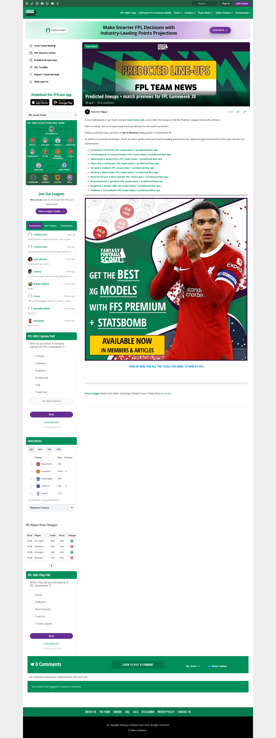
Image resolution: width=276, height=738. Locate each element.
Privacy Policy (165, 712)
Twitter (168, 393)
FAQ (127, 712)
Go (195, 3)
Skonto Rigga (92, 393)
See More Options (51, 401)
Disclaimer (148, 712)
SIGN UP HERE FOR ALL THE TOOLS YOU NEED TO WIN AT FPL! (166, 366)
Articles (189, 12)
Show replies (219, 666)
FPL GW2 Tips (128, 12)
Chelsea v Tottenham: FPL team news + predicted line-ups (125, 190)
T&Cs (135, 712)
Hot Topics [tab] (51, 225)
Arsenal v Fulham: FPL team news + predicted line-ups (123, 167)
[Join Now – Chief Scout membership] (138, 30)
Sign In (226, 3)
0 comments (107, 102)
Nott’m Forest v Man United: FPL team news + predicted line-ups (130, 176)
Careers (117, 712)
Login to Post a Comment (137, 665)
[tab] (31, 449)
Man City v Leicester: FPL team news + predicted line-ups (125, 163)
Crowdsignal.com (51, 427)
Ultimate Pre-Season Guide (155, 12)
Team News (204, 12)
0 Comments (48, 664)
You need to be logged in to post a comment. (56, 686)
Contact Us (184, 712)
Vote (51, 414)
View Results (51, 422)
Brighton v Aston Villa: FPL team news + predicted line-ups (126, 185)
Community (241, 12)
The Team (104, 712)
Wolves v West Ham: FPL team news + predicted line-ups (124, 172)
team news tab (135, 119)
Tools (177, 12)
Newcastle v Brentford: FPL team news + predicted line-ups (126, 158)
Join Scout (242, 3)
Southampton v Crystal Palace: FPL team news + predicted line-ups (131, 154)
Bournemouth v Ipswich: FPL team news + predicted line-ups (127, 181)
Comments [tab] (35, 225)
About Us (90, 712)
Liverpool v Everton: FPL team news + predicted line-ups (124, 149)
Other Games (223, 12)
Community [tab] (66, 225)
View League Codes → (51, 211)
